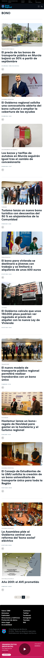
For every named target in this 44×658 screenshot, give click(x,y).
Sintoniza (5, 613)
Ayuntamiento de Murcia (9, 150)
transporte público (8, 49)
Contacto (26, 611)
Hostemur (5, 417)
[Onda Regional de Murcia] (7, 6)
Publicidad (6, 615)
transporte (5, 364)
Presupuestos (6, 257)
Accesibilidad (7, 625)
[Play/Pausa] (25, 649)
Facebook (27, 615)
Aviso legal (6, 622)
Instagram (27, 618)
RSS (24, 622)
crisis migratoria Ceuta (13, 2)
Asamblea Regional (8, 99)
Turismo (4, 207)
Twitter (26, 613)
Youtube (26, 620)
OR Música (37, 646)
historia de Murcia (8, 579)
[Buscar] (41, 6)
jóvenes (4, 307)
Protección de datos (9, 620)
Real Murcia (30, 2)
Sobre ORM (6, 611)
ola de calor (23, 2)
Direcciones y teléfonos (11, 618)
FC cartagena (38, 2)
